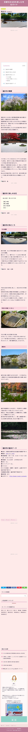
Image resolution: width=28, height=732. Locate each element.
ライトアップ (10, 610)
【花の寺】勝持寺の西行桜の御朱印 (11, 661)
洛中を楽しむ (4, 612)
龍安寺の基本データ (11, 83)
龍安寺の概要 (9, 69)
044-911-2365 (10, 453)
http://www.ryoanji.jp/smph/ (18, 476)
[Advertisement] (14, 46)
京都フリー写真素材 (14, 214)
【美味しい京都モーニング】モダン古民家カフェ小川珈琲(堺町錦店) (14, 657)
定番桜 (3, 519)
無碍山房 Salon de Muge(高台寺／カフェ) (13, 668)
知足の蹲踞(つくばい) (12, 78)
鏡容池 (8, 80)
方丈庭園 (9, 77)
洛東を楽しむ (24, 612)
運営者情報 (19, 728)
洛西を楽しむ (14, 519)
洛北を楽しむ (11, 612)
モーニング (4, 610)
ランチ (16, 610)
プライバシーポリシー (11, 728)
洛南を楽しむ (17, 612)
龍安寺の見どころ (10, 74)
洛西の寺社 (3, 8)
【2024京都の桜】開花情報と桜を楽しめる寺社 (14, 653)
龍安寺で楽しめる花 (11, 72)
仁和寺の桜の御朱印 (7, 665)
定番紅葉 (8, 519)
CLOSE (24, 65)
